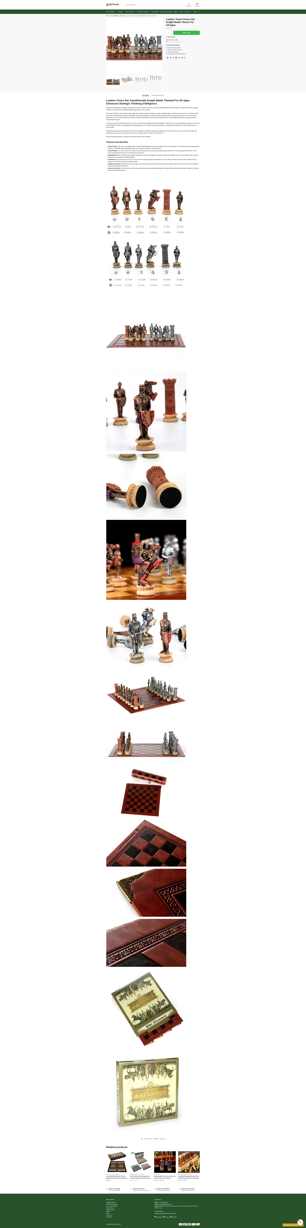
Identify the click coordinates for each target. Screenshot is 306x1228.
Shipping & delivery (111, 1202)
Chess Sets (122, 15)
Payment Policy (110, 1209)
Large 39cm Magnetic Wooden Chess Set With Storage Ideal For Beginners (188, 1177)
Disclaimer (109, 1217)
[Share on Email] (176, 57)
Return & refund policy (112, 1204)
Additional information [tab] (157, 95)
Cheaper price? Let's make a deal (293, 1225)
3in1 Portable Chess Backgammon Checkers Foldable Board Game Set (140, 1177)
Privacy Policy (110, 1208)
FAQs (107, 1213)
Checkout (197, 6)
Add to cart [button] (141, 1183)
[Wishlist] (125, 1153)
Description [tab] (145, 95)
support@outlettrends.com (165, 1204)
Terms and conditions (111, 1206)
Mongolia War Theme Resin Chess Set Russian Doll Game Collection (164, 1177)
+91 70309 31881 (163, 1202)
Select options (117, 1183)
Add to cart (186, 33)
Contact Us (109, 1215)
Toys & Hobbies (114, 15)
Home (107, 15)
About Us (108, 1211)
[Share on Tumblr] (179, 57)
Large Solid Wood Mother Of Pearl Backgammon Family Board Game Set (116, 1177)
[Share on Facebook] (167, 57)
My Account (189, 6)
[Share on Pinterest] (173, 57)
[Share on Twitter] (170, 57)
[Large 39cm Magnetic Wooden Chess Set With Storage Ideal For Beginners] (189, 1162)
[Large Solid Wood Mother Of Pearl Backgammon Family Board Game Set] (117, 1162)
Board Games (109, 1174)
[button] (160, 46)
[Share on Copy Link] (184, 57)
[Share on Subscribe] (181, 57)
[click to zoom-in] (134, 46)
